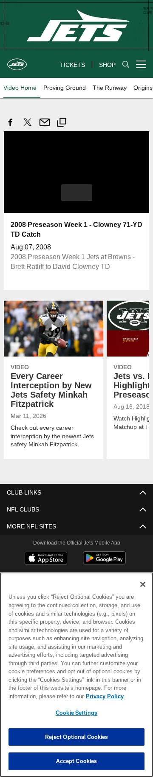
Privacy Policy (37, 696)
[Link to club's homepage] (17, 61)
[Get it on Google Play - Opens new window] (104, 561)
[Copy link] (61, 123)
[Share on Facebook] (10, 126)
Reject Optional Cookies (76, 736)
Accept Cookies (76, 761)
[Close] (142, 584)
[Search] (125, 64)
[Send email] (44, 126)
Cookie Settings (76, 712)
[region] (76, 674)
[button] (76, 192)
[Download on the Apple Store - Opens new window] (46, 558)
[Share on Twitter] (27, 126)
